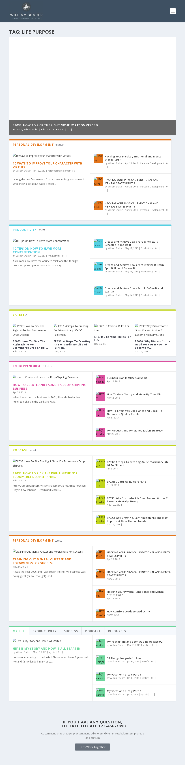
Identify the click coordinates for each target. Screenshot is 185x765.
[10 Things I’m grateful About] (100, 659)
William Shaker (31, 129)
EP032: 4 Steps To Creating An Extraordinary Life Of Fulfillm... (72, 344)
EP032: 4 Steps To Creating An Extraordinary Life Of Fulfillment (138, 463)
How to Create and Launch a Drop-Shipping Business (49, 387)
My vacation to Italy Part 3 (124, 674)
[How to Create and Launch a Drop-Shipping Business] (51, 377)
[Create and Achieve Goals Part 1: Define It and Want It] (98, 290)
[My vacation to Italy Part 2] (100, 692)
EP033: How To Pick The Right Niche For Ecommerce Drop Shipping (45, 475)
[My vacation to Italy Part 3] (100, 676)
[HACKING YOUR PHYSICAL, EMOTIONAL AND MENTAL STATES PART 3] (98, 205)
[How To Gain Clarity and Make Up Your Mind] (100, 396)
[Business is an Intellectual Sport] (100, 379)
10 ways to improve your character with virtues (47, 165)
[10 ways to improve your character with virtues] (50, 156)
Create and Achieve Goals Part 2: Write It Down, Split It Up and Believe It (135, 266)
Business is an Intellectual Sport (127, 378)
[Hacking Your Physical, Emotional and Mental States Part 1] (98, 158)
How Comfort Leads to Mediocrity (128, 611)
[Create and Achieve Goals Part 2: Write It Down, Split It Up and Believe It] (98, 266)
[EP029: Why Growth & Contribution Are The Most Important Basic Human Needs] (100, 519)
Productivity (54, 255)
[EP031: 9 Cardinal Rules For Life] (112, 328)
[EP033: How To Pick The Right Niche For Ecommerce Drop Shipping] (31, 330)
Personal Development (59, 170)
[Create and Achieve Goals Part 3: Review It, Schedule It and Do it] (98, 243)
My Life (52, 652)
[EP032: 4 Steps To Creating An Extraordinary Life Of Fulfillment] (72, 330)
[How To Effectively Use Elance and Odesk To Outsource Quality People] (100, 412)
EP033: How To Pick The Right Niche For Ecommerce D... (56, 125)
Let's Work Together (92, 747)
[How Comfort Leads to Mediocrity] (100, 613)
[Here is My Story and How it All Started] (51, 641)
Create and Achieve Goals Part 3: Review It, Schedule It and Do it (131, 243)
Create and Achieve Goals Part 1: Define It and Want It (134, 290)
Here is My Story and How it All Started (46, 649)
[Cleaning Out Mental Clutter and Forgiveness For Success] (51, 552)
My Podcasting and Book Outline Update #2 (134, 641)
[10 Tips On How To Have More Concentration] (50, 241)
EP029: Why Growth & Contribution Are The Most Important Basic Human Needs (138, 519)
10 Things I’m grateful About (125, 658)
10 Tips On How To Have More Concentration (37, 250)
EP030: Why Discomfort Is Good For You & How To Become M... (152, 344)
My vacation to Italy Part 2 (124, 691)
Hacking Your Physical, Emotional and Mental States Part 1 (133, 158)
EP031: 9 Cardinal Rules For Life (112, 338)
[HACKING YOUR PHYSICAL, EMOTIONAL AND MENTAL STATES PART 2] (98, 181)
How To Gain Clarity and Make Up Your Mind (135, 394)
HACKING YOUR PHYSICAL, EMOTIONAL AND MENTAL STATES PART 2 (131, 181)
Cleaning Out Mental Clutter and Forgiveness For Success (42, 561)
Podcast (60, 129)
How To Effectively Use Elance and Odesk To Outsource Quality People (134, 412)
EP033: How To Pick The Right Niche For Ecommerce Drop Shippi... (30, 344)
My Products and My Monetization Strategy (135, 430)
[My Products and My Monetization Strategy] (100, 432)
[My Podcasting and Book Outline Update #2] (100, 643)
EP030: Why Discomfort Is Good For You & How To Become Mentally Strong (138, 499)
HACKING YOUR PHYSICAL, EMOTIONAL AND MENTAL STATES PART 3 (131, 205)
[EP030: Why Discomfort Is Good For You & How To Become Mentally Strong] (153, 330)
